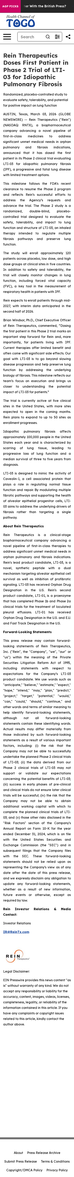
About (18, 1153)
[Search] (47, 36)
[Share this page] (68, 37)
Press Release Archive (43, 1153)
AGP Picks (10, 6)
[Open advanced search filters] (57, 36)
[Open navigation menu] (7, 37)
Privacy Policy (57, 1170)
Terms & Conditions (55, 1161)
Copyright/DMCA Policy (24, 1170)
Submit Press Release (20, 1161)
